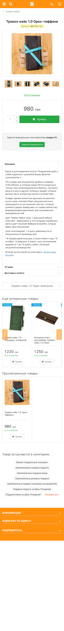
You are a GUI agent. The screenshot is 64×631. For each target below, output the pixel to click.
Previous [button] (5, 334)
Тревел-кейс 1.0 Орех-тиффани (16, 413)
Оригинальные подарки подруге (32, 467)
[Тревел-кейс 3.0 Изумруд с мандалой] (17, 318)
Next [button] (59, 334)
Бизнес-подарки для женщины (32, 462)
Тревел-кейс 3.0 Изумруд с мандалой (15, 338)
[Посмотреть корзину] (60, 4)
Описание (10, 164)
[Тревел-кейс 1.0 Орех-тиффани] (9, 84)
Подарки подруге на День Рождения (32, 489)
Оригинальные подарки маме (32, 473)
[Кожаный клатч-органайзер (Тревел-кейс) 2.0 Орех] (46, 318)
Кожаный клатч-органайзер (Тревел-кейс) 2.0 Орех (45, 340)
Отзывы (9, 267)
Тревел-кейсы (13, 11)
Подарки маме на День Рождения (23, 494)
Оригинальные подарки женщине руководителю (32, 483)
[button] (52, 4)
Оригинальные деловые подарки (32, 478)
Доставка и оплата (14, 273)
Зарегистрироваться (32, 144)
